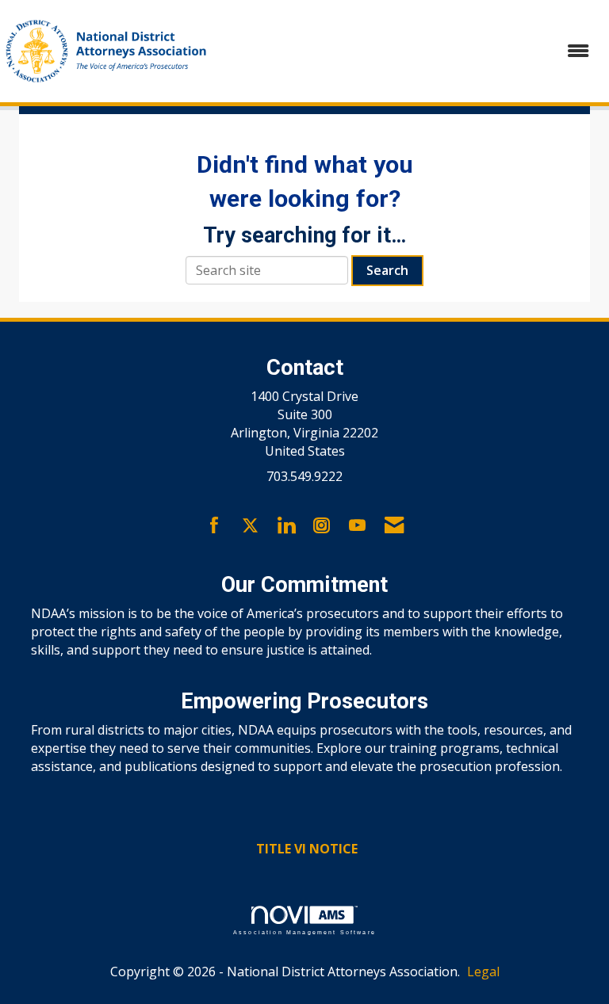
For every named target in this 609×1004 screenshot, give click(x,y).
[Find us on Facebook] (214, 526)
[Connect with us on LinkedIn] (286, 526)
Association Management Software (304, 932)
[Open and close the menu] (410, 51)
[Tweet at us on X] (250, 526)
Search (387, 270)
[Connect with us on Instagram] (321, 526)
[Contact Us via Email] (394, 526)
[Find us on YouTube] (357, 526)
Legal (483, 971)
